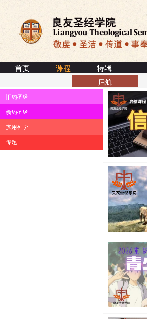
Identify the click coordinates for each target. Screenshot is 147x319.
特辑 (104, 67)
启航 (105, 82)
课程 (63, 67)
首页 (22, 67)
